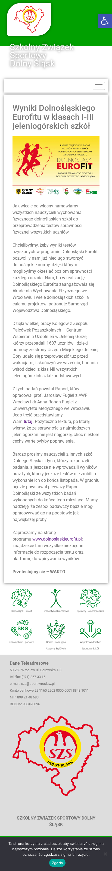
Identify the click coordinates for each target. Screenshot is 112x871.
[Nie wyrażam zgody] (105, 854)
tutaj (28, 421)
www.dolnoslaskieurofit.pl (57, 539)
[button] (105, 21)
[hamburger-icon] (99, 86)
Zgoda (57, 863)
